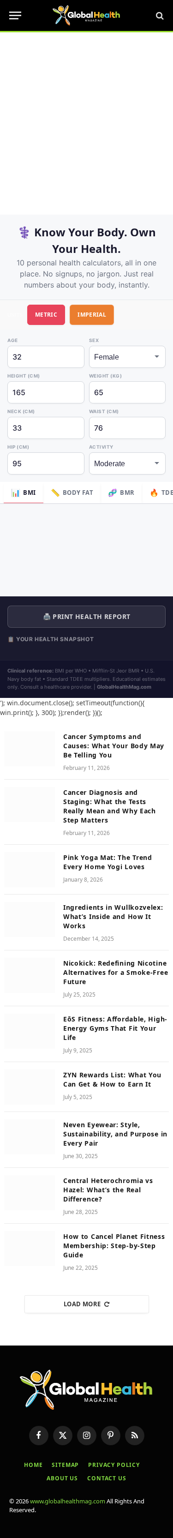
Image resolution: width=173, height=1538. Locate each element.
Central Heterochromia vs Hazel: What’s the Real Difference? (108, 1189)
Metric (46, 314)
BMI (23, 492)
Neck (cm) (21, 411)
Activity (101, 447)
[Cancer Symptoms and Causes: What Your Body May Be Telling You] (29, 748)
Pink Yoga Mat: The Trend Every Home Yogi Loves (107, 862)
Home (33, 1465)
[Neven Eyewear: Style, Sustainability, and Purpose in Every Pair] (29, 1136)
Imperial (92, 314)
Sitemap (65, 1465)
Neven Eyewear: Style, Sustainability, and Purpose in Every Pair (115, 1133)
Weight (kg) (105, 375)
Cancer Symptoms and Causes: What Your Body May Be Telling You (113, 745)
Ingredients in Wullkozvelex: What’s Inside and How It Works (113, 916)
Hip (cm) (18, 447)
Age (12, 340)
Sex (94, 340)
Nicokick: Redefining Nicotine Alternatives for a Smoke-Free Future (115, 972)
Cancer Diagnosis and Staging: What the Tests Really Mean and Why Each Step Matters (109, 806)
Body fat (72, 492)
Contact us (106, 1478)
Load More (82, 1304)
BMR (121, 492)
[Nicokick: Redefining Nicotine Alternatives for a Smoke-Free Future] (29, 975)
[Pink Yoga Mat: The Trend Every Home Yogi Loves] (29, 869)
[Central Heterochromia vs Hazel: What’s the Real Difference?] (29, 1192)
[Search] (159, 15)
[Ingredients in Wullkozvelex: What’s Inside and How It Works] (29, 919)
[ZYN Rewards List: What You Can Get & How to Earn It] (29, 1087)
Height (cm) (23, 375)
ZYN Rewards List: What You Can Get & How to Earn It (112, 1079)
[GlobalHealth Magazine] (86, 15)
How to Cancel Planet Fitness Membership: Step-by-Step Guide (114, 1245)
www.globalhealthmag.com (67, 1501)
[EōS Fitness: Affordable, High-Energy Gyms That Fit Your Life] (29, 1031)
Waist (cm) (104, 411)
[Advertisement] (86, 123)
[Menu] (15, 15)
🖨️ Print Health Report (87, 616)
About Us (62, 1478)
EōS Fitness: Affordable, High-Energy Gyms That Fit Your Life (115, 1028)
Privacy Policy (114, 1465)
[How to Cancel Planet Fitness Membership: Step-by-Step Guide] (29, 1248)
